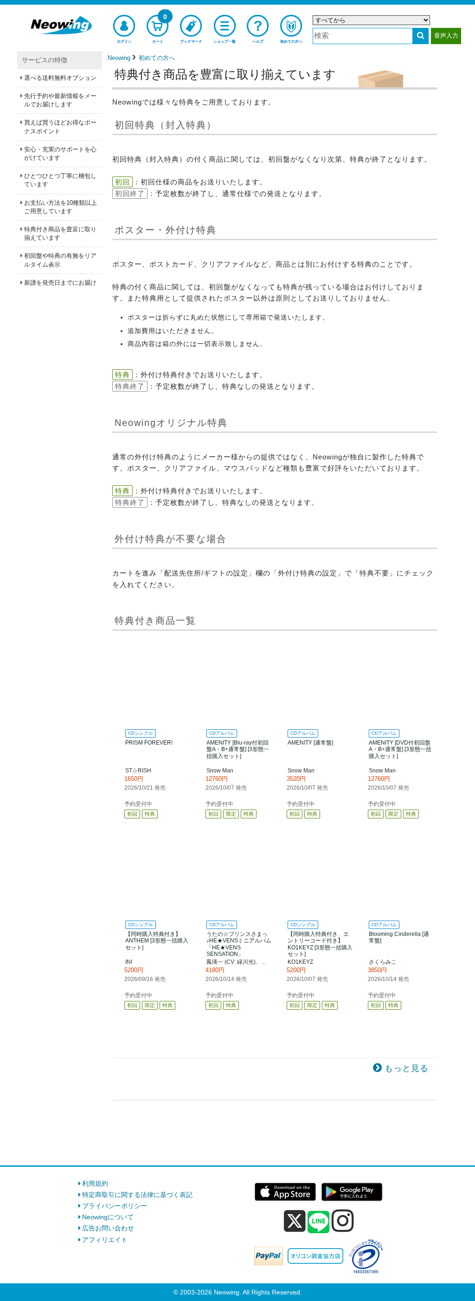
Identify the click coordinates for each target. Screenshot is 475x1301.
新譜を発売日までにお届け (60, 282)
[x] (295, 1221)
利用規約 (95, 1183)
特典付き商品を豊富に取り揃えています (60, 233)
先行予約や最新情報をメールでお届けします (60, 100)
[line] (319, 1222)
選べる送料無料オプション (60, 77)
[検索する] (420, 36)
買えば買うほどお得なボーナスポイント (60, 126)
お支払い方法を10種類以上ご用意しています (60, 207)
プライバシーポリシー (114, 1205)
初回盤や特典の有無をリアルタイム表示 (60, 260)
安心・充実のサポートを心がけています (60, 153)
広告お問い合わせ (108, 1228)
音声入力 (446, 35)
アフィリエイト (105, 1239)
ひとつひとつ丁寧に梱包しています (60, 180)
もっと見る (407, 1068)
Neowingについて (108, 1217)
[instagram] (343, 1221)
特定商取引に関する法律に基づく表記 (137, 1194)
